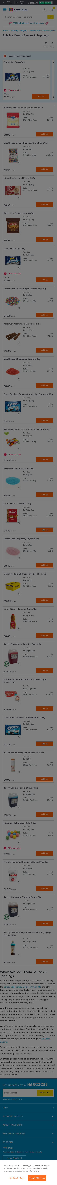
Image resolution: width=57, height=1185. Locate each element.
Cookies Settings (17, 1178)
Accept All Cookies (37, 1178)
